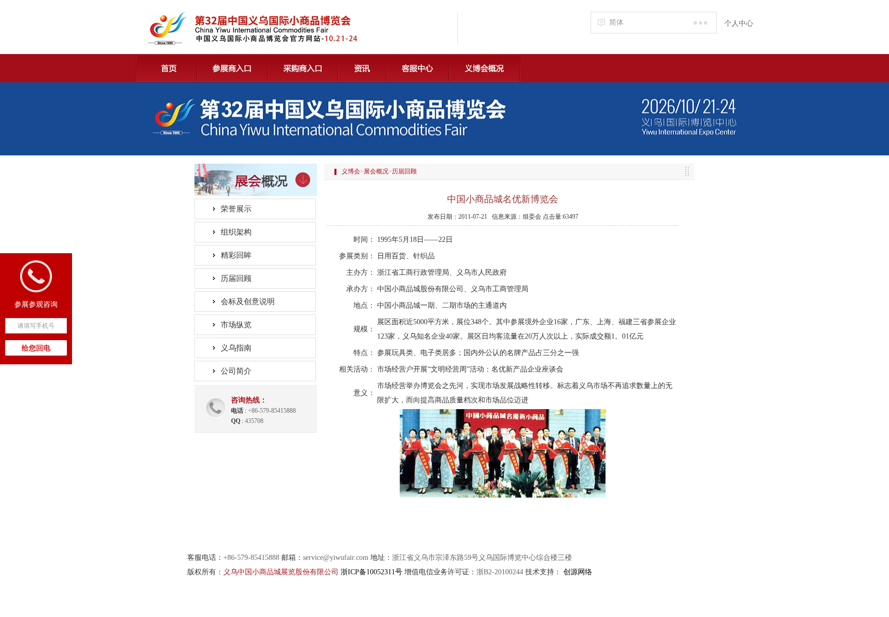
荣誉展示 (236, 209)
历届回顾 (236, 278)
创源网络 (577, 572)
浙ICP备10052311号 (371, 572)
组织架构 (236, 232)
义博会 (351, 171)
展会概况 (376, 171)
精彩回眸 (236, 255)
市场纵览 (236, 325)
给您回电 (36, 348)
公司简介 (236, 371)
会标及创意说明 (248, 301)
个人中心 (738, 23)
